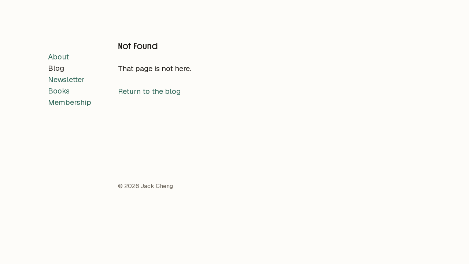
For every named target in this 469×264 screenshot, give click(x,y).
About (58, 57)
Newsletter (66, 79)
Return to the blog (149, 91)
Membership (69, 102)
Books (59, 91)
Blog (56, 68)
